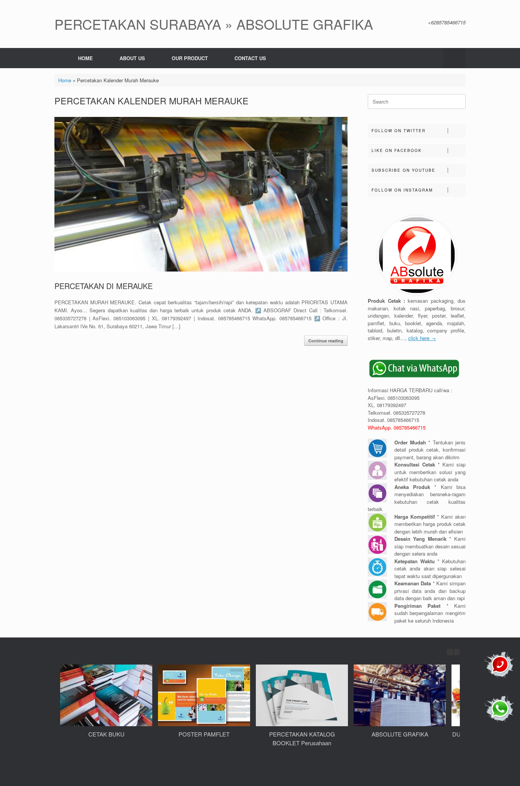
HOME (85, 58)
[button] (454, 58)
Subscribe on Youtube (403, 170)
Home (64, 80)
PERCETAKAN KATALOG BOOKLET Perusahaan (302, 738)
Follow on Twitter (399, 130)
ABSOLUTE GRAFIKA (400, 734)
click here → (422, 338)
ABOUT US (132, 58)
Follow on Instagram (402, 190)
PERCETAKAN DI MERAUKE (103, 285)
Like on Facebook (397, 150)
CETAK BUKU (106, 734)
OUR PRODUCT (190, 58)
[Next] (457, 652)
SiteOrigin (270, 771)
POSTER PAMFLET (204, 734)
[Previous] (450, 652)
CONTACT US (250, 58)
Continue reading (325, 340)
